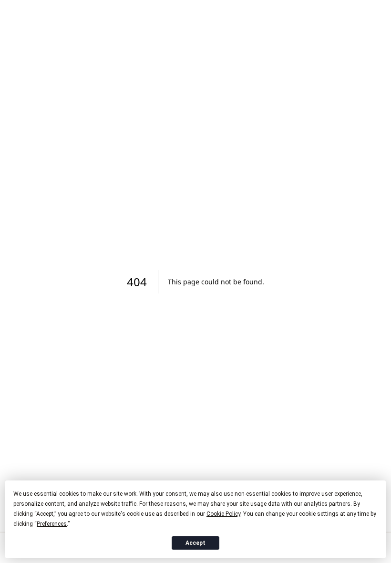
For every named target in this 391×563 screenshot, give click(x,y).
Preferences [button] (52, 524)
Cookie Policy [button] (223, 514)
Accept (195, 543)
